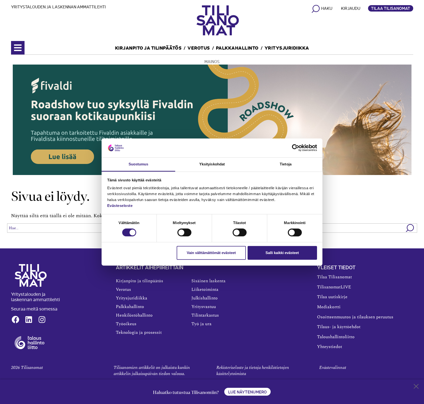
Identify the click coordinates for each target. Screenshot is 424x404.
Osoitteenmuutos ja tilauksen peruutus (355, 317)
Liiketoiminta (204, 289)
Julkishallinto (204, 298)
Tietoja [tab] (286, 164)
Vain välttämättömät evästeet (211, 253)
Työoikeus (126, 324)
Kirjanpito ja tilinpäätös (148, 47)
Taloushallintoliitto (336, 337)
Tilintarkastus (205, 315)
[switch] (184, 232)
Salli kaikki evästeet (282, 253)
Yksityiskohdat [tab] (212, 164)
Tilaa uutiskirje (332, 297)
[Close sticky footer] (416, 387)
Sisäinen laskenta (208, 281)
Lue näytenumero (247, 392)
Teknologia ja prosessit (139, 332)
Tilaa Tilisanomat (390, 8)
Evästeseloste (120, 205)
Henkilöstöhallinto (134, 315)
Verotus (198, 47)
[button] (410, 228)
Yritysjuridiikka (287, 47)
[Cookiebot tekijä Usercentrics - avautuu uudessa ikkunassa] (295, 148)
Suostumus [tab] (138, 164)
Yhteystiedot (329, 347)
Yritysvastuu (203, 307)
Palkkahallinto (237, 47)
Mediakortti (329, 307)
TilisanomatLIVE (334, 287)
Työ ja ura (201, 324)
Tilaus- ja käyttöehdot (338, 327)
